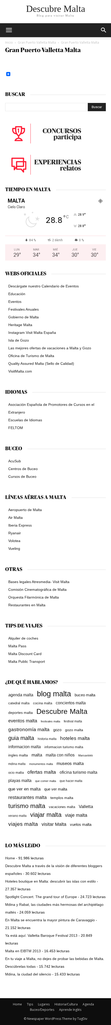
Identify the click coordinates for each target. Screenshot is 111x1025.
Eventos (14, 302)
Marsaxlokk (85, 755)
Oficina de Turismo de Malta (31, 356)
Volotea (14, 541)
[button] (104, 30)
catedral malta (18, 703)
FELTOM (15, 428)
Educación (16, 294)
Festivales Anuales (23, 309)
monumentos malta (41, 763)
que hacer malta (71, 780)
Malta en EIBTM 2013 (23, 951)
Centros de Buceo (23, 469)
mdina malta (17, 764)
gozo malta (74, 730)
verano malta (17, 816)
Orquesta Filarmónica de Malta (33, 597)
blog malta (54, 693)
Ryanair (14, 533)
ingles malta (18, 755)
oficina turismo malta (78, 772)
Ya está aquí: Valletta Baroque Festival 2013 (41, 935)
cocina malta (42, 703)
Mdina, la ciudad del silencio (28, 974)
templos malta (61, 798)
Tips (30, 1004)
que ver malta (55, 789)
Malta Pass (17, 646)
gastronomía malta (29, 729)
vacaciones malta (62, 807)
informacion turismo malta (63, 747)
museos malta (70, 763)
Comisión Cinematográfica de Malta (37, 589)
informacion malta (24, 746)
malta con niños (60, 755)
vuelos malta (80, 824)
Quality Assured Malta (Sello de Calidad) (41, 363)
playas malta (19, 780)
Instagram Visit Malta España (32, 332)
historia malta (47, 738)
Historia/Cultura (66, 1004)
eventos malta (22, 720)
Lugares (44, 1004)
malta (36, 754)
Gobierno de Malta (23, 317)
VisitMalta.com (20, 371)
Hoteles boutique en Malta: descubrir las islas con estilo (50, 881)
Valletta (86, 806)
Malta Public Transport (26, 661)
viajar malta (45, 815)
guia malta (21, 738)
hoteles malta (75, 738)
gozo (57, 730)
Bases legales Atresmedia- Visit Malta (38, 582)
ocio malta (16, 772)
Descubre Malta (62, 711)
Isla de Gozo (18, 340)
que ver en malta (24, 789)
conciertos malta (71, 703)
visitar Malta (54, 824)
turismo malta (26, 806)
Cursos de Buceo (22, 476)
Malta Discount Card (25, 654)
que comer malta (45, 780)
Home (10, 858)
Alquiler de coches (23, 638)
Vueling (14, 548)
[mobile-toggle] (9, 30)
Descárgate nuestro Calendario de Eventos (43, 286)
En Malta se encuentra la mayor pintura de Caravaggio (50, 920)
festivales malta (50, 721)
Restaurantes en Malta (26, 605)
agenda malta (20, 695)
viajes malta (23, 824)
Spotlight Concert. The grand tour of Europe (41, 897)
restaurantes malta (27, 797)
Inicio (9, 42)
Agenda (88, 1004)
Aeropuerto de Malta (25, 510)
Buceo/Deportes (42, 1009)
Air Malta (15, 517)
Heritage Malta (20, 325)
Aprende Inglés (70, 1009)
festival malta (73, 721)
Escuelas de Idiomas (25, 420)
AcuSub (14, 461)
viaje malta (76, 815)
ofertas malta (41, 772)
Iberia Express (20, 525)
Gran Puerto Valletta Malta (37, 42)
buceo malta (85, 695)
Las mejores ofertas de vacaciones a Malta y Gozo (49, 348)
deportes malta (20, 713)
